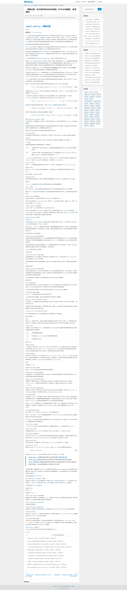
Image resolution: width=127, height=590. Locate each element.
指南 (92, 110)
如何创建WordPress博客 (90, 75)
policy (47, 17)
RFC (52, 17)
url (91, 98)
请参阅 (92, 123)
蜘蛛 (98, 121)
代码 (97, 103)
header (33, 17)
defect (27, 17)
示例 (93, 119)
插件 (86, 112)
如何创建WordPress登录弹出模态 (92, 60)
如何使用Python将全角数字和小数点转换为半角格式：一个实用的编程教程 (93, 53)
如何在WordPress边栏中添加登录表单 (93, 55)
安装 (98, 107)
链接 (86, 125)
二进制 (56, 17)
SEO (86, 98)
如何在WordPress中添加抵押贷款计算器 (93, 58)
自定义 (92, 121)
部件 (98, 123)
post (86, 96)
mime (42, 17)
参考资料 (59, 17)
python (49, 17)
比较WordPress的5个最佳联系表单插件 (93, 72)
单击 (92, 105)
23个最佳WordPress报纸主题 (91, 65)
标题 (66, 17)
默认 (74, 17)
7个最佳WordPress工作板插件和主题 (92, 70)
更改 (91, 114)
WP (86, 103)
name (44, 17)
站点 (98, 119)
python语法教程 (34, 5)
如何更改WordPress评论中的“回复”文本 (93, 67)
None (93, 94)
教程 (64, 17)
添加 (97, 114)
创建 (86, 105)
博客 (98, 105)
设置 (86, 123)
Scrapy (99, 96)
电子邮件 (69, 17)
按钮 (97, 110)
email (30, 17)
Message (38, 17)
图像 (93, 107)
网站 (86, 121)
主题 (92, 103)
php (98, 94)
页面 (92, 125)
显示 (86, 114)
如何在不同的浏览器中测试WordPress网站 (93, 63)
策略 (72, 17)
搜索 (99, 9)
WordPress (97, 101)
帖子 (86, 110)
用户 (97, 116)
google (87, 94)
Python (28, 5)
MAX (35, 17)
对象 (62, 17)
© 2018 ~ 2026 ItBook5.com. (63, 588)
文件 (97, 112)
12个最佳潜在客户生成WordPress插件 (93, 77)
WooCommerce (88, 101)
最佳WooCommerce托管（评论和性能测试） (93, 80)
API (86, 92)
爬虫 (91, 116)
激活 (86, 116)
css (91, 92)
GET (96, 92)
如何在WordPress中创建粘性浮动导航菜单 (93, 82)
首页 (26, 5)
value (54, 17)
